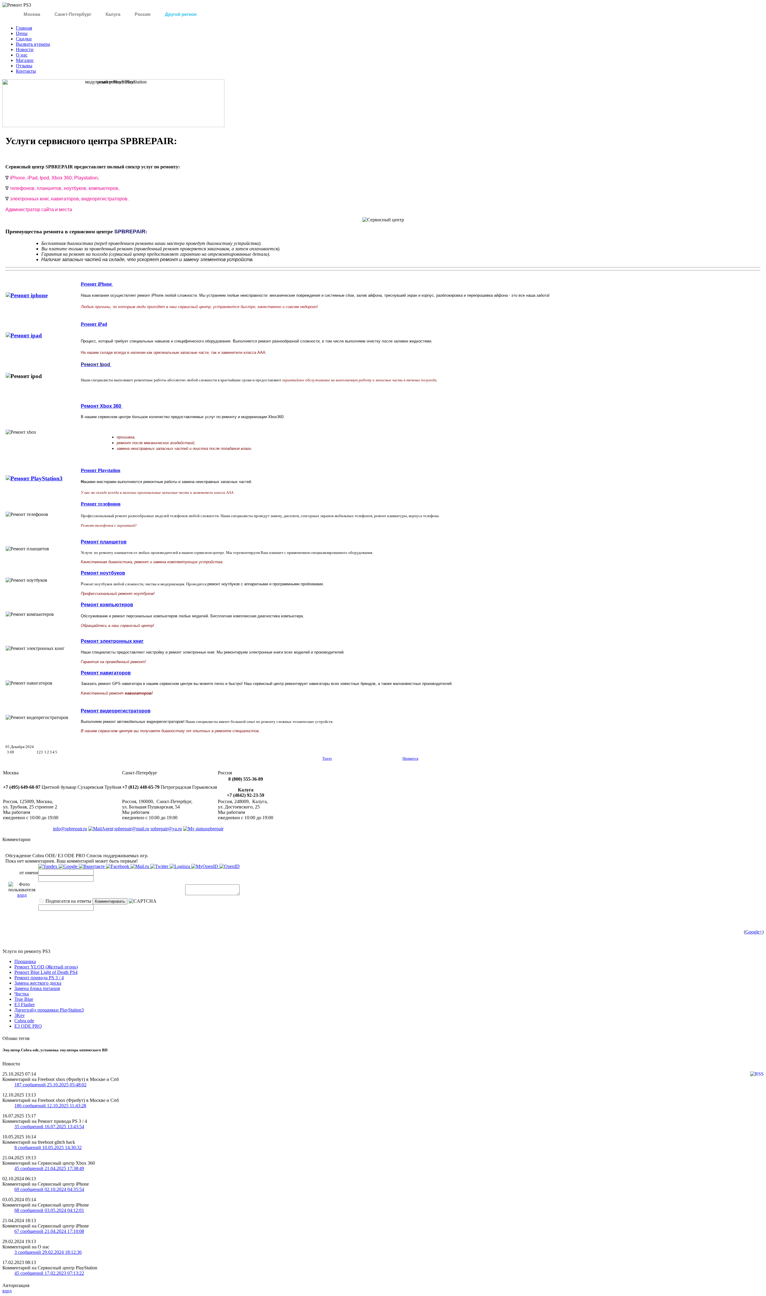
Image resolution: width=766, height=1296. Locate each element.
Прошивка (25, 961)
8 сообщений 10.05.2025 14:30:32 (48, 1147)
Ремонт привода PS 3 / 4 (39, 977)
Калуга (113, 14)
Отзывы (24, 65)
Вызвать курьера (33, 44)
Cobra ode (24, 1020)
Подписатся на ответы (67, 901)
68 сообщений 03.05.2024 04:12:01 (49, 1210)
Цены (22, 33)
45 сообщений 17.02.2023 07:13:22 (49, 1273)
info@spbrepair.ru (70, 828)
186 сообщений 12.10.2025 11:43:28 (50, 1105)
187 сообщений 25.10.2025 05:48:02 (50, 1084)
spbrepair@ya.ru (166, 828)
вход (22, 895)
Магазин (25, 60)
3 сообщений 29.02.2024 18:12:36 (48, 1252)
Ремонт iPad (94, 324)
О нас (22, 54)
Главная (24, 28)
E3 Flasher (24, 1004)
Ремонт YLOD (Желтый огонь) (46, 966)
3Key (19, 1015)
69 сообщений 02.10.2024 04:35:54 (49, 1189)
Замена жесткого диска (37, 983)
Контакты (26, 71)
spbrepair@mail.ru (131, 828)
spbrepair (215, 828)
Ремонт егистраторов (116, 710)
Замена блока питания (37, 988)
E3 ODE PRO (28, 1026)
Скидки (24, 38)
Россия (143, 14)
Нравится (410, 758)
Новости (25, 49)
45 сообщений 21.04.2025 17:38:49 (49, 1168)
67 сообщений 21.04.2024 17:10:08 (49, 1231)
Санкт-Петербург (72, 14)
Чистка (21, 993)
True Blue (23, 999)
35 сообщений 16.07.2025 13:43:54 (49, 1126)
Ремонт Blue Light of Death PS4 (45, 972)
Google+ (753, 931)
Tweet (327, 758)
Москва (32, 14)
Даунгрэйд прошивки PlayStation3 (49, 1009)
